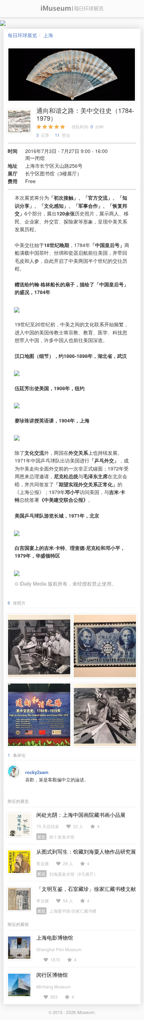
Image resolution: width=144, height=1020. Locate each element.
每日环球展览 (22, 35)
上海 (48, 35)
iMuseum (85, 1012)
